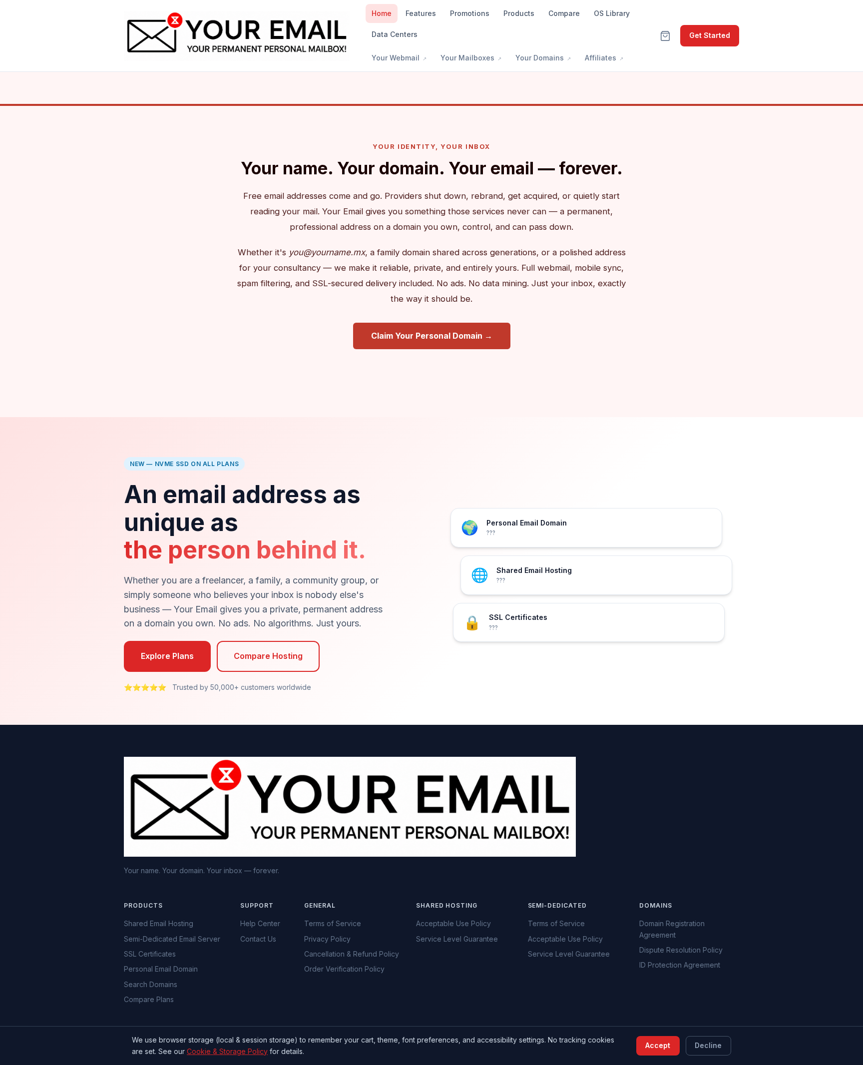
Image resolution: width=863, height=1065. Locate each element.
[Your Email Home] (237, 36)
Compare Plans (149, 999)
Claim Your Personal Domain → (431, 336)
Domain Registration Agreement (672, 929)
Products (518, 13)
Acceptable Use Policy (453, 923)
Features (421, 13)
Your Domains (546, 57)
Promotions (469, 13)
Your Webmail (402, 57)
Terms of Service (332, 923)
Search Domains (150, 984)
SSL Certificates (150, 954)
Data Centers (395, 34)
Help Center (260, 923)
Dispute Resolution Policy (681, 950)
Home (382, 13)
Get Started (709, 35)
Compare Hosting (268, 656)
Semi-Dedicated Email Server (172, 939)
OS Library (612, 13)
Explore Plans (167, 656)
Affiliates (607, 57)
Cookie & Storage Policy (227, 1051)
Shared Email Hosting (158, 923)
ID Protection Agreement (679, 965)
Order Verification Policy (344, 969)
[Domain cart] (665, 36)
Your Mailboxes (473, 57)
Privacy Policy (327, 939)
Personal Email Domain (161, 969)
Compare (564, 13)
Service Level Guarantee (457, 939)
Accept (657, 1045)
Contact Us (258, 939)
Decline (708, 1045)
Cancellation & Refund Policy (351, 954)
